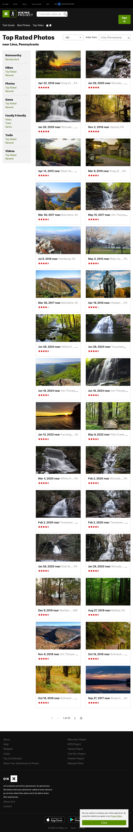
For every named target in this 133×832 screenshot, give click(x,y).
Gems (8, 126)
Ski (48, 4)
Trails (8, 123)
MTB (15, 4)
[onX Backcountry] (64, 4)
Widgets (8, 748)
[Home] (19, 13)
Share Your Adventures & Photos (21, 763)
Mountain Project (77, 739)
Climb (5, 4)
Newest (9, 75)
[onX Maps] (10, 781)
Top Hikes (38, 25)
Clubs (6, 753)
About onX (9, 801)
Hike (24, 4)
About (6, 739)
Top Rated (11, 71)
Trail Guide (8, 25)
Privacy (82, 828)
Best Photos (23, 25)
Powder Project (76, 758)
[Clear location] (128, 37)
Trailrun (36, 4)
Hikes (8, 119)
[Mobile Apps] (48, 25)
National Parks (76, 763)
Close (104, 822)
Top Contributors (12, 758)
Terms (73, 828)
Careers (7, 806)
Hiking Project (75, 748)
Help (6, 744)
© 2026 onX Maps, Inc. (58, 828)
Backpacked (12, 59)
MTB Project (74, 744)
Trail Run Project (77, 753)
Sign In (124, 19)
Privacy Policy (116, 816)
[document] (104, 818)
